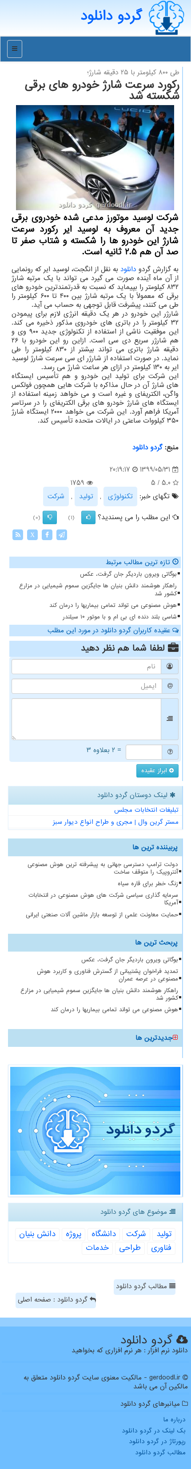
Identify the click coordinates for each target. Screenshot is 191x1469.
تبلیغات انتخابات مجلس (146, 810)
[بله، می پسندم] (88, 517)
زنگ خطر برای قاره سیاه (148, 883)
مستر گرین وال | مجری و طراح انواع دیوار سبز (116, 822)
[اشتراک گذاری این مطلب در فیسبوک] (47, 534)
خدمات (97, 1248)
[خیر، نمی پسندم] (50, 517)
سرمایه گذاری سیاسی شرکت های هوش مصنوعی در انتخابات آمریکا (103, 899)
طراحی (130, 1248)
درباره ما (174, 1419)
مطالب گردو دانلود (142, 1286)
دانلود (128, 269)
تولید (86, 496)
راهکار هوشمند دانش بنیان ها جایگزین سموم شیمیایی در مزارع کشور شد (98, 590)
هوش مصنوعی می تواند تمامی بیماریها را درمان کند (113, 605)
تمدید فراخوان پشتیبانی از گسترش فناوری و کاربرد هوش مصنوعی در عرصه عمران (107, 975)
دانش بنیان (37, 1234)
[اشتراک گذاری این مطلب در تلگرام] (62, 534)
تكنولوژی (120, 496)
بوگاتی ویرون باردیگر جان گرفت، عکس (128, 574)
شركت (56, 496)
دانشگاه (104, 1234)
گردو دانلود (147, 447)
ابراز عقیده (155, 770)
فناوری (161, 1248)
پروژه (73, 1234)
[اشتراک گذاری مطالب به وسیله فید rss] (18, 534)
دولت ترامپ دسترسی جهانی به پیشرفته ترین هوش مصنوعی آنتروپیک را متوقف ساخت (103, 868)
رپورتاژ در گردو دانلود (157, 1441)
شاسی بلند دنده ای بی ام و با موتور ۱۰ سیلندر (120, 617)
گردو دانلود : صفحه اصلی (54, 1299)
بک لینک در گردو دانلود (154, 1431)
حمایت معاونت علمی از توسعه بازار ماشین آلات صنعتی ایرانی (102, 915)
